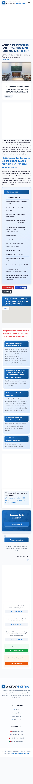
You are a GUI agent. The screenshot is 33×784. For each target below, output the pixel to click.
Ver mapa (5, 59)
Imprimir (6, 292)
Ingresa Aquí (15, 524)
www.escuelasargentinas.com (20, 753)
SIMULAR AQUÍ (18, 663)
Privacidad (17, 720)
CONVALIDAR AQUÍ (18, 650)
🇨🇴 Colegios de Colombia (16, 738)
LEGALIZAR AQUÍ (17, 624)
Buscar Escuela (17, 716)
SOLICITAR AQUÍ (17, 639)
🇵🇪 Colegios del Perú (16, 731)
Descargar (7, 287)
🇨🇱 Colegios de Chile (16, 734)
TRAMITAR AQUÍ (17, 611)
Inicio (17, 709)
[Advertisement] (16, 22)
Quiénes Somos (17, 713)
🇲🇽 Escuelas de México (16, 741)
